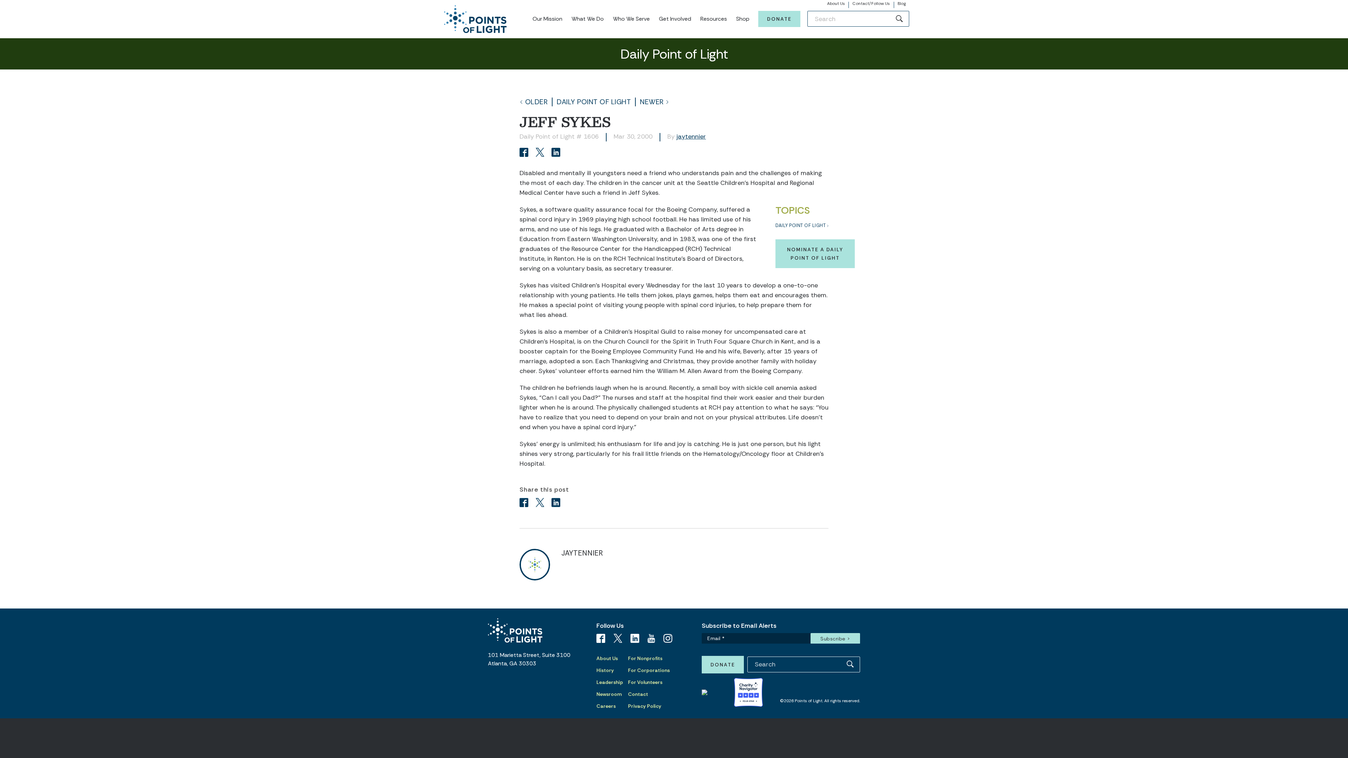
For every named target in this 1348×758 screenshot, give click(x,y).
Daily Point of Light (594, 102)
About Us (836, 3)
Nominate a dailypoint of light (815, 253)
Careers (606, 706)
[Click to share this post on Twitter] (541, 153)
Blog (902, 3)
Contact (638, 694)
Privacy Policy (644, 706)
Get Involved (675, 18)
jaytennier (691, 136)
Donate (779, 19)
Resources (713, 18)
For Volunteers (645, 682)
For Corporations (649, 670)
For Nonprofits (645, 658)
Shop (742, 18)
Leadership (609, 682)
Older (536, 102)
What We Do (587, 18)
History (605, 670)
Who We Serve (631, 18)
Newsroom (609, 694)
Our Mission (547, 18)
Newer (652, 102)
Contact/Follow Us (871, 3)
